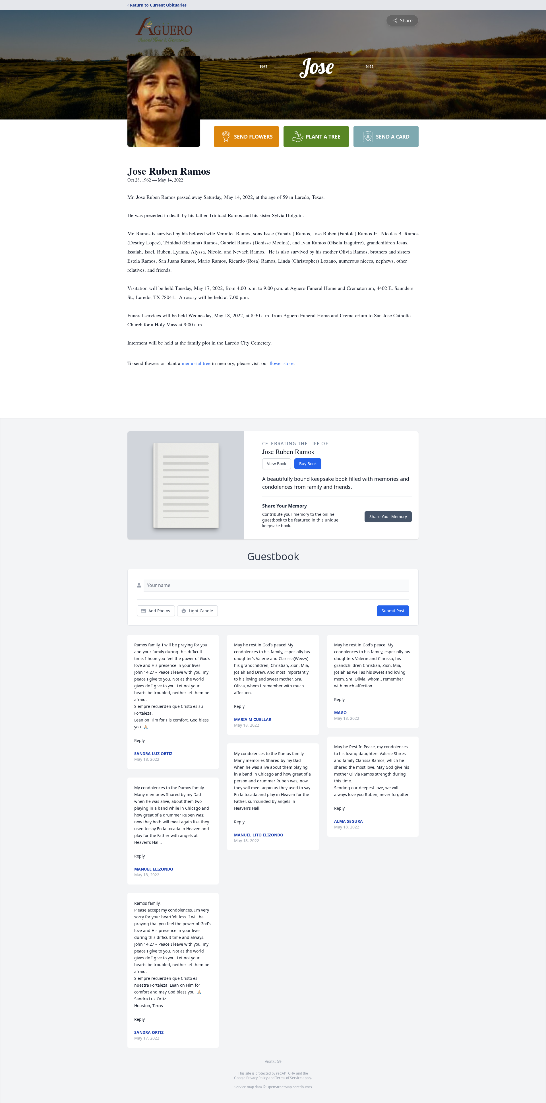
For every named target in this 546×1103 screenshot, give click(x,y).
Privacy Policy (257, 1077)
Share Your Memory (388, 516)
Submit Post (393, 610)
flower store (281, 363)
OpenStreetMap (279, 1087)
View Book (276, 463)
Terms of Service (288, 1077)
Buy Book (308, 463)
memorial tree (196, 363)
